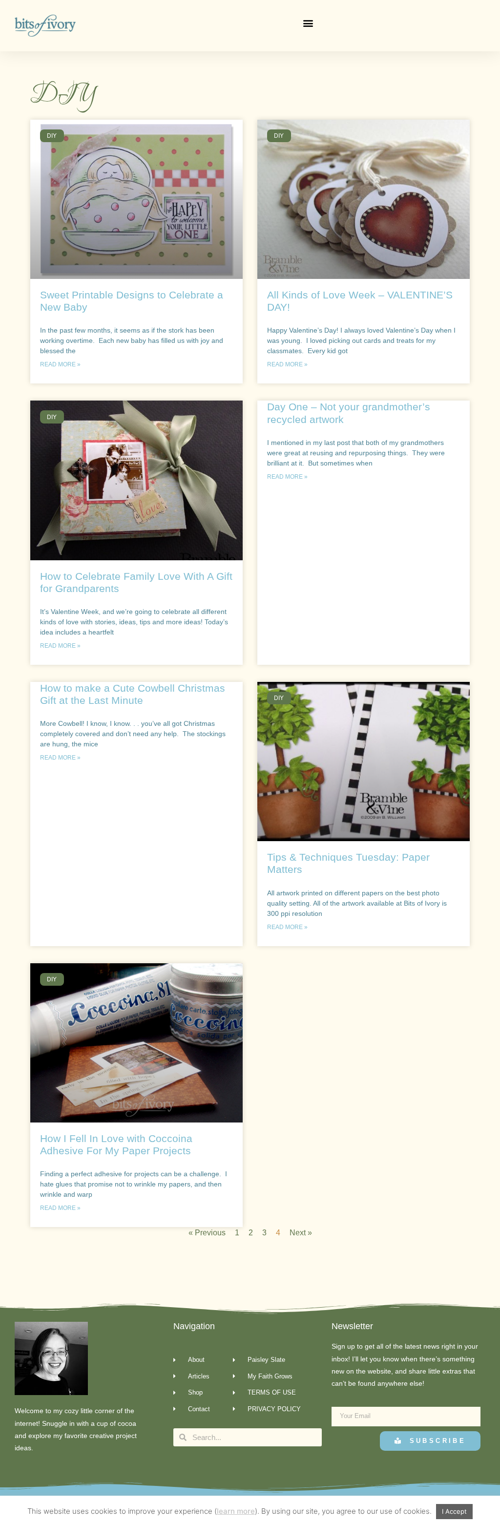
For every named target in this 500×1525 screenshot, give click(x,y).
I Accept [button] (454, 1511)
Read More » (60, 364)
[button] (308, 23)
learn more (236, 1511)
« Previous (207, 1232)
